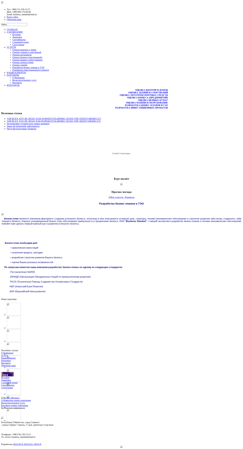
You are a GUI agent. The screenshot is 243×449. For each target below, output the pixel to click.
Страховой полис (9, 382)
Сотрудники (7, 388)
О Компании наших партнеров (16, 400)
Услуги (4, 355)
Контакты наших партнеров (14, 405)
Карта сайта (12, 17)
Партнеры (6, 360)
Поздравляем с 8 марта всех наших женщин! (28, 123)
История (5, 377)
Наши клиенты (8, 358)
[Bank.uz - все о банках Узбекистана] (121, 184)
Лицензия (6, 380)
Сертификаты (7, 385)
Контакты (6, 363)
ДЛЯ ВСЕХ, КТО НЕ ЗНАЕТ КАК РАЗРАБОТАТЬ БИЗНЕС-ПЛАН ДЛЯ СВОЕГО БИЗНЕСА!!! (54, 121)
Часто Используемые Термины (21, 129)
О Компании (7, 353)
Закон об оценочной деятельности (23, 126)
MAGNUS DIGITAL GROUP (27, 444)
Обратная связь (14, 19)
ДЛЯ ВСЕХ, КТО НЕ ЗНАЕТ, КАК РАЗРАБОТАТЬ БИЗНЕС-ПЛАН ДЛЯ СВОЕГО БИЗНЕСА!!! (54, 118)
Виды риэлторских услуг (13, 403)
